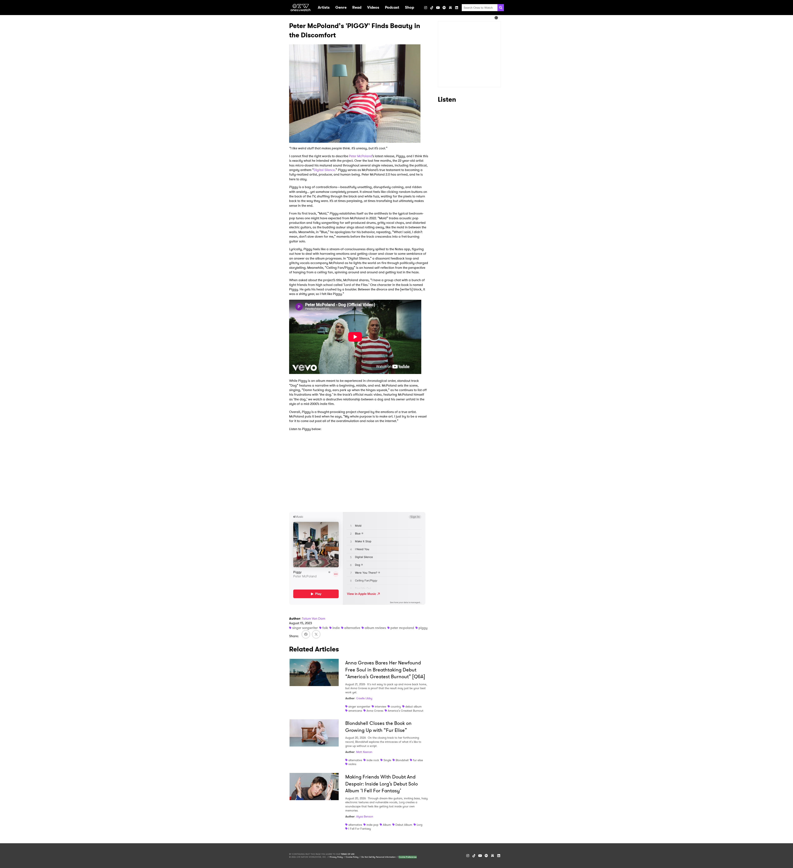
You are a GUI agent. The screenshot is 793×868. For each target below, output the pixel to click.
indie (336, 627)
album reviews (375, 627)
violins (352, 764)
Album (387, 825)
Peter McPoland (360, 156)
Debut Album (403, 825)
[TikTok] (432, 8)
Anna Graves (375, 711)
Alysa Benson (364, 816)
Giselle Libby (364, 698)
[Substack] (450, 8)
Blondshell (402, 760)
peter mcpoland (402, 627)
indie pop (372, 825)
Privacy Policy (336, 857)
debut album (413, 706)
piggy (423, 627)
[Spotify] (444, 8)
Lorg (419, 825)
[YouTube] (438, 8)
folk (325, 627)
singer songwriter (305, 627)
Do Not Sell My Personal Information (378, 857)
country (396, 706)
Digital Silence (324, 169)
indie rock (373, 760)
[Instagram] (426, 8)
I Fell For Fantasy (359, 829)
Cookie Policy (352, 857)
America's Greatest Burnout (405, 711)
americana (355, 711)
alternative (352, 627)
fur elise (418, 760)
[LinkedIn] (456, 8)
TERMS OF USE (347, 854)
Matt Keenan (364, 752)
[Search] (500, 7)
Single (387, 760)
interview (380, 706)
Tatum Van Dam (313, 618)
